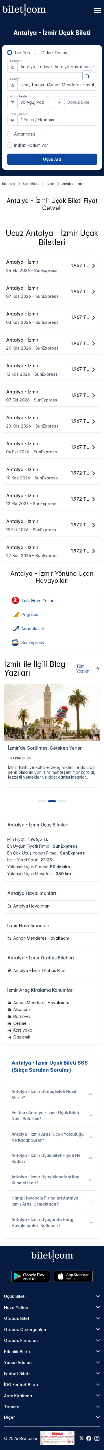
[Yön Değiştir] (87, 75)
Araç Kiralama (18, 1395)
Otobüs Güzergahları (25, 1329)
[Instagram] (97, 1438)
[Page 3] (62, 801)
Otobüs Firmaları (21, 1340)
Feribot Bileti (17, 1373)
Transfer (12, 1406)
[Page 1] (42, 801)
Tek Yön (22, 52)
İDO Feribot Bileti (21, 1384)
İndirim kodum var (31, 145)
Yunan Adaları (18, 1362)
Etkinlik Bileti (17, 1351)
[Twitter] (81, 1438)
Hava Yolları (16, 1307)
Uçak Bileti (15, 1296)
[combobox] (57, 66)
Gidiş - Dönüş (54, 52)
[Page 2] (52, 801)
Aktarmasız (25, 134)
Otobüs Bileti (17, 1318)
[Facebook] (89, 1438)
